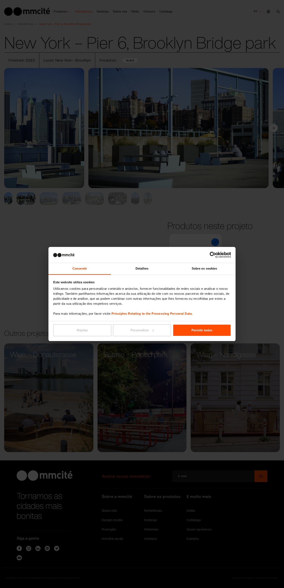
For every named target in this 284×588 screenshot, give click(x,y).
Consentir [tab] (79, 268)
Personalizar (140, 330)
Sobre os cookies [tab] (204, 268)
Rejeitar (82, 330)
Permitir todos (201, 330)
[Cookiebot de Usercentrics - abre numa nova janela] (213, 255)
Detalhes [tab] (142, 268)
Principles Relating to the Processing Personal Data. (152, 313)
